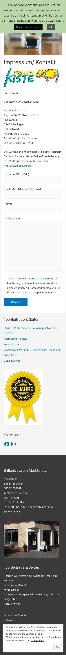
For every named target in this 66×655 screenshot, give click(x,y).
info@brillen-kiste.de (16, 493)
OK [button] (51, 27)
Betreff (8, 203)
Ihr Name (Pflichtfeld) (16, 174)
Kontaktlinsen (12, 344)
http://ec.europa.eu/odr (17, 165)
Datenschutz (11, 620)
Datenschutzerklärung (40, 278)
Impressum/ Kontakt (15, 338)
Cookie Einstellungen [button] (28, 27)
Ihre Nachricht (12, 218)
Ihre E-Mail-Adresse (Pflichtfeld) (23, 189)
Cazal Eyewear (12, 360)
